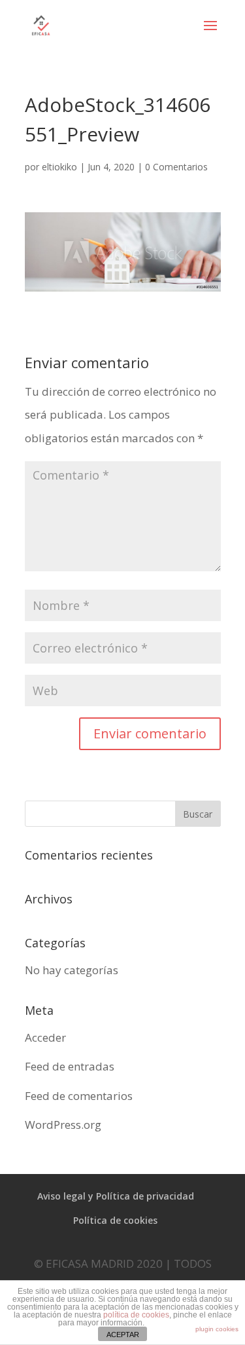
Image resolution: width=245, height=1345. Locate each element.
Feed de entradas (69, 1066)
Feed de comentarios (79, 1095)
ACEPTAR (122, 1334)
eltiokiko (59, 167)
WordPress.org (63, 1124)
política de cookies (136, 1314)
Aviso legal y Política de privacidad (115, 1196)
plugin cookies (216, 1329)
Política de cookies (115, 1220)
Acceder (45, 1037)
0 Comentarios (176, 167)
